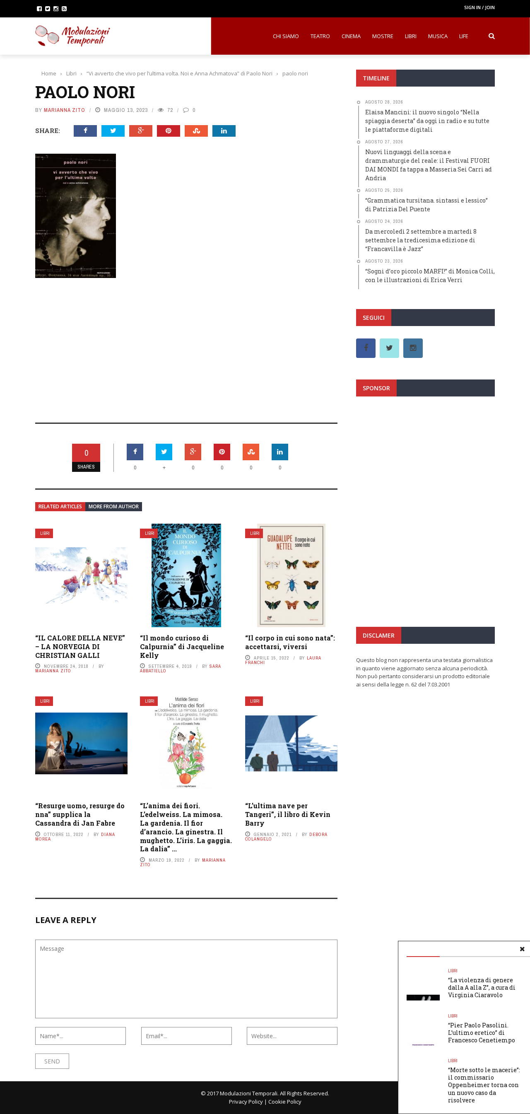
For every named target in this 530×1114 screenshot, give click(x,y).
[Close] (522, 949)
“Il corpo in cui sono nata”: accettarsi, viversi (290, 642)
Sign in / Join (479, 7)
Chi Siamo (286, 36)
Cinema (351, 36)
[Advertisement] (186, 345)
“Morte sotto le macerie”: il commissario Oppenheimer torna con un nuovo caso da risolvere (484, 1085)
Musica (438, 36)
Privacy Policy (246, 1101)
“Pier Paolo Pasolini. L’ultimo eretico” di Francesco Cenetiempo (482, 1032)
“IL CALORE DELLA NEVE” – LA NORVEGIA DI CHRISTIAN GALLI (80, 646)
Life (463, 36)
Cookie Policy (284, 1101)
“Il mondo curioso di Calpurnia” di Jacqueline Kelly (182, 646)
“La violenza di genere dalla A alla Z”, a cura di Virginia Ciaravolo (482, 987)
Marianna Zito (64, 110)
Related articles (60, 506)
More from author (114, 506)
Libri (411, 36)
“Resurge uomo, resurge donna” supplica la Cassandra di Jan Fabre (80, 814)
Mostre (382, 36)
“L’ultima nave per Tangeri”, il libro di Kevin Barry (287, 814)
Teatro (320, 36)
